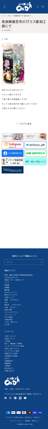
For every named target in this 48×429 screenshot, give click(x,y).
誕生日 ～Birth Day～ (13, 305)
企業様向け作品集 (11, 356)
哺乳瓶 (6, 290)
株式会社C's (9, 368)
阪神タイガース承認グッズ (14, 280)
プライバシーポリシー (16, 421)
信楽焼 (6, 285)
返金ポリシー (38, 417)
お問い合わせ (9, 371)
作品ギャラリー (10, 338)
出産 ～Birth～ (10, 307)
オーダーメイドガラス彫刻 (14, 346)
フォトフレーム (10, 314)
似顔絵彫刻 (8, 361)
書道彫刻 (7, 363)
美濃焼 (6, 287)
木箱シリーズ (9, 297)
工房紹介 (7, 366)
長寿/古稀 (8, 309)
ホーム (3, 16)
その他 (6, 324)
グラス (6, 282)
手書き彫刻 (8, 319)
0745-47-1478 (23, 389)
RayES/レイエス (10, 292)
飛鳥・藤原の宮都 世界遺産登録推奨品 (18, 275)
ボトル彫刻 (8, 317)
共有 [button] (5, 39)
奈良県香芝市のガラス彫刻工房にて (22, 16)
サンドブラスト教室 (11, 351)
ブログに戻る (25, 123)
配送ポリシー (36, 421)
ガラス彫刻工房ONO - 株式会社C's (22, 417)
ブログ (9, 16)
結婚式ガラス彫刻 (11, 353)
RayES (6, 358)
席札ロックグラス (11, 295)
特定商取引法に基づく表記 (25, 424)
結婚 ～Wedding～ (12, 300)
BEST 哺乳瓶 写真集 (13, 343)
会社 (6, 302)
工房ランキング (10, 336)
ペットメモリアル (11, 312)
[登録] (41, 262)
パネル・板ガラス (11, 322)
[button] (4, 6)
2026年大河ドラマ (11, 277)
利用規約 (27, 421)
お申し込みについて (11, 348)
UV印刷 (7, 341)
